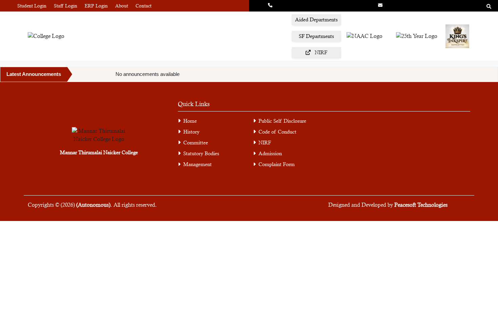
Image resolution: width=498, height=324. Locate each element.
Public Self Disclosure (282, 121)
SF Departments (316, 36)
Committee (195, 142)
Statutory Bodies (201, 153)
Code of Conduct (277, 132)
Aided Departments (316, 19)
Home (190, 121)
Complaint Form (276, 164)
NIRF (264, 142)
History (191, 132)
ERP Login (96, 5)
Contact (143, 5)
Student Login (31, 5)
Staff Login (65, 5)
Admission (270, 153)
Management (197, 164)
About (121, 5)
